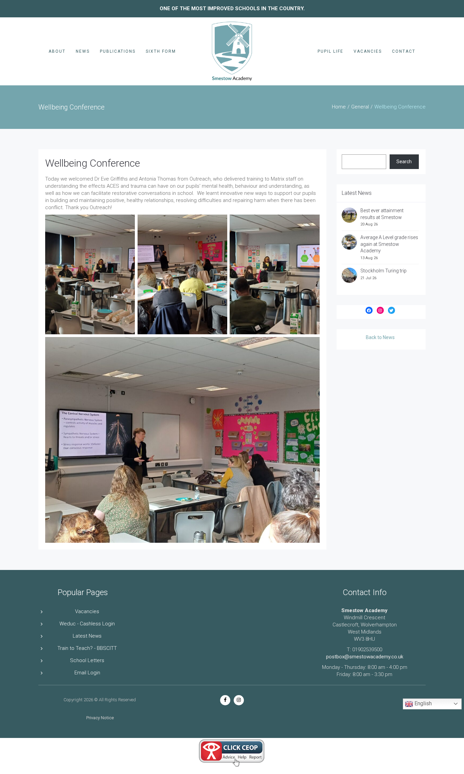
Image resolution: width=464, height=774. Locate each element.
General (360, 107)
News (83, 51)
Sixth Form (161, 51)
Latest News (87, 636)
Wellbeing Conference (92, 163)
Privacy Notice (100, 717)
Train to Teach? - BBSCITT (87, 648)
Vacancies (368, 51)
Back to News (380, 337)
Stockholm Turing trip (384, 270)
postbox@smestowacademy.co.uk (364, 657)
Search (404, 161)
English (422, 703)
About (57, 51)
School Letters (87, 660)
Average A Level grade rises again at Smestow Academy (389, 244)
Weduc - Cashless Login (87, 624)
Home (339, 107)
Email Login (87, 673)
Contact (403, 51)
